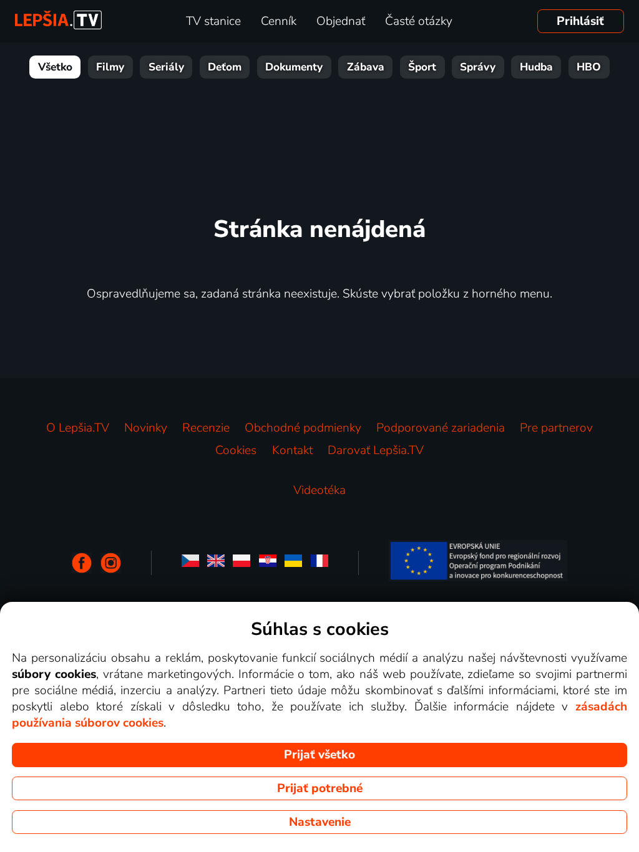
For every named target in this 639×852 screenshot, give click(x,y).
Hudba (536, 67)
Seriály (166, 67)
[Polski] (241, 562)
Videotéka (319, 490)
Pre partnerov (556, 428)
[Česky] (190, 562)
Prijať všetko (319, 755)
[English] (216, 562)
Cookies (235, 450)
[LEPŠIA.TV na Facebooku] (82, 563)
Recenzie (206, 428)
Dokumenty (294, 67)
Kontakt (292, 450)
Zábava (365, 67)
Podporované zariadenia (440, 428)
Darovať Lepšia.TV (376, 450)
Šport (422, 67)
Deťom (224, 67)
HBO (589, 67)
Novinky (145, 428)
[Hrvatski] (267, 562)
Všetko (55, 67)
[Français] (319, 562)
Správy (477, 67)
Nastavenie (320, 822)
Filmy (110, 67)
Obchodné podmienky (303, 428)
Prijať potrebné (320, 788)
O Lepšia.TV (77, 428)
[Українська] (293, 562)
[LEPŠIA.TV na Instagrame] (110, 563)
